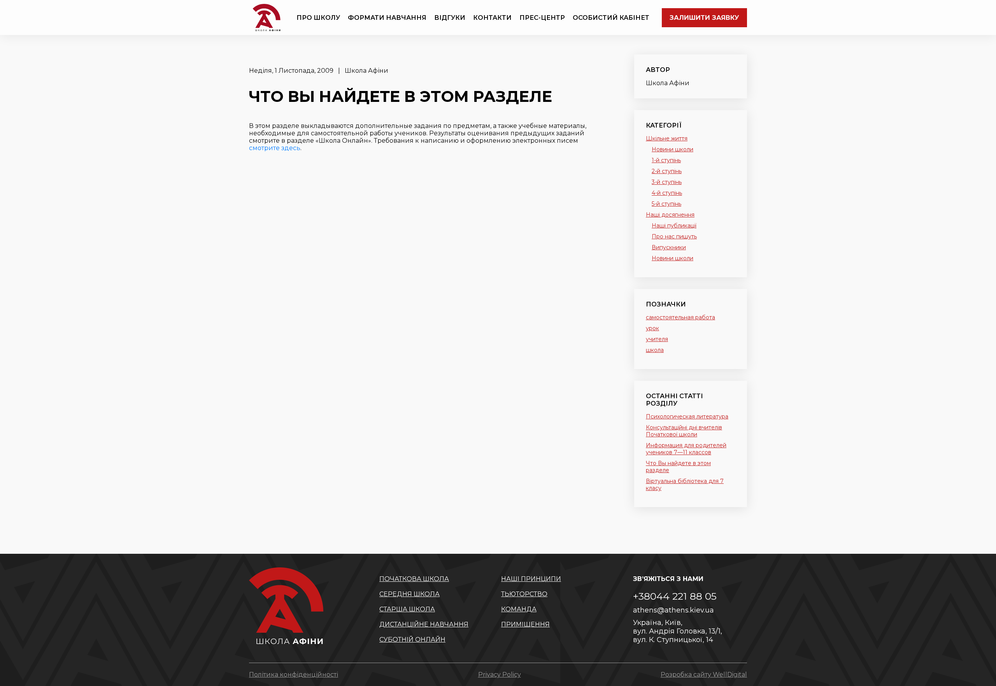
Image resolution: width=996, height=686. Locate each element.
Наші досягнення (670, 214)
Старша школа (407, 609)
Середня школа (409, 594)
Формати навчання (387, 17)
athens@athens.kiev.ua (673, 610)
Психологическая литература (687, 416)
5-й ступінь (666, 203)
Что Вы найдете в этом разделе (678, 467)
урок (652, 328)
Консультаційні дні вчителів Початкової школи (684, 431)
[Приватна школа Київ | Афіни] (266, 17)
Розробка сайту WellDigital (704, 674)
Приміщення (525, 624)
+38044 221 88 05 (675, 596)
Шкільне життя (666, 138)
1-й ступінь (666, 160)
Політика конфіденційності (293, 674)
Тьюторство (524, 594)
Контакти (492, 17)
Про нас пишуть (674, 236)
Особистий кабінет (611, 17)
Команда (519, 609)
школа (655, 350)
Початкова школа (414, 579)
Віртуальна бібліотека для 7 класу (685, 485)
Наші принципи (531, 579)
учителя (657, 339)
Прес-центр (542, 17)
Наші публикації (674, 225)
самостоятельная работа (680, 317)
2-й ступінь (667, 171)
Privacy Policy (499, 674)
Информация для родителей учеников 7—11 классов (686, 449)
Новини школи (672, 149)
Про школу (318, 17)
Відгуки (449, 17)
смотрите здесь (274, 148)
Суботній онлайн (412, 639)
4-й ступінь (667, 192)
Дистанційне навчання (423, 624)
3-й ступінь (667, 182)
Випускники (669, 247)
